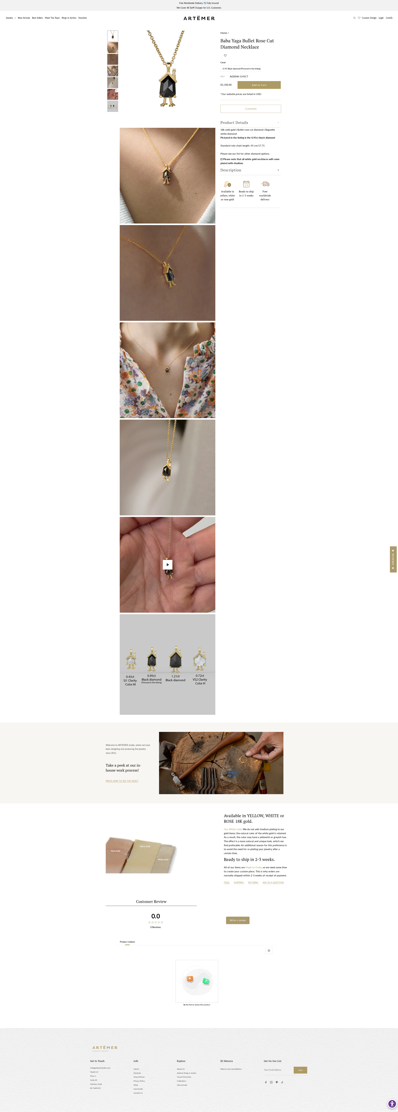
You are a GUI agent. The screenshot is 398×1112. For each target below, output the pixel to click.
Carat (223, 62)
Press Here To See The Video (122, 781)
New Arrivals (24, 17)
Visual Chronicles (184, 1077)
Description (230, 169)
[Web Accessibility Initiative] (392, 1104)
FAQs (227, 882)
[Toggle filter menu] (269, 950)
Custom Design (369, 17)
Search (136, 1069)
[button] (225, 55)
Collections (181, 1081)
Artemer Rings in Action (186, 1073)
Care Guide (138, 1089)
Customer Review (151, 901)
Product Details (234, 122)
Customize (251, 108)
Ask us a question (273, 882)
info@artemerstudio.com (100, 1068)
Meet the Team (52, 17)
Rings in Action (69, 17)
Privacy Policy (139, 1081)
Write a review (238, 920)
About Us (181, 1069)
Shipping (239, 882)
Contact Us (138, 1093)
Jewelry (9, 17)
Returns (253, 882)
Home (223, 32)
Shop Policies (139, 1077)
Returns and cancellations (231, 1069)
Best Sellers (37, 17)
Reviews (393, 559)
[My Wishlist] (359, 18)
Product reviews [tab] (127, 941)
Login (381, 17)
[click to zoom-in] (167, 78)
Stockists (82, 17)
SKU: (222, 76)
